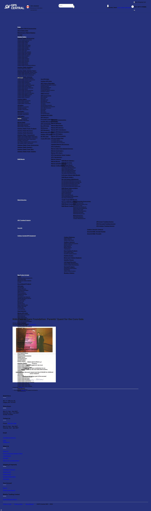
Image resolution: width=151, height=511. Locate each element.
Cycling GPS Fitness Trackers (48, 90)
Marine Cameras (56, 159)
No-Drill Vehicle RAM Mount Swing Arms (71, 186)
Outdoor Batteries (69, 237)
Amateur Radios (22, 37)
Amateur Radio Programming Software (27, 65)
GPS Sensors (45, 117)
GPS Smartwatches (45, 88)
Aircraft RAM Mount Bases (68, 166)
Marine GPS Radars (57, 134)
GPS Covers (43, 112)
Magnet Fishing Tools (78, 209)
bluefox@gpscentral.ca (10, 499)
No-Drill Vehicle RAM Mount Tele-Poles (71, 183)
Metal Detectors (78, 215)
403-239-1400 (11, 423)
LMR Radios (20, 374)
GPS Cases (43, 98)
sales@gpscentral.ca (9, 438)
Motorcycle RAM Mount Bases (69, 170)
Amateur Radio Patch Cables (24, 53)
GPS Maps (43, 103)
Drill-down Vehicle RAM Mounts (71, 175)
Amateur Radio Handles (23, 47)
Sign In (5, 488)
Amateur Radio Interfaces (24, 49)
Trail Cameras (67, 248)
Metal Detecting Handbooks (79, 207)
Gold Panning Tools (77, 205)
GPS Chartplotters (56, 157)
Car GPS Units (45, 79)
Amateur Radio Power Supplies (25, 386)
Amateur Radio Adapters (23, 58)
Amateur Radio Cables (23, 42)
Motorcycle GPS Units (23, 305)
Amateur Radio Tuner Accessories (26, 75)
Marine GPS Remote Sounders (60, 132)
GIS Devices (20, 302)
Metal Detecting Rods (78, 212)
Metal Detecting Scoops (79, 213)
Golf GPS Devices (45, 86)
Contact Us (6, 442)
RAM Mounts (21, 159)
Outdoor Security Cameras (95, 229)
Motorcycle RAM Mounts (67, 195)
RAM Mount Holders (67, 177)
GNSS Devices (45, 93)
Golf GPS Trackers (45, 91)
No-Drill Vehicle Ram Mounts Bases (70, 184)
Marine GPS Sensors (57, 127)
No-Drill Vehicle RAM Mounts (70, 179)
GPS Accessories (46, 96)
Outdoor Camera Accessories (71, 243)
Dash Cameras (67, 246)
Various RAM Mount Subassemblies (70, 196)
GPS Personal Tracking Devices (105, 224)
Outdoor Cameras (69, 242)
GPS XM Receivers (45, 113)
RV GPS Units (21, 307)
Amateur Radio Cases (23, 43)
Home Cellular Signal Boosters (71, 263)
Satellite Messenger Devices (24, 298)
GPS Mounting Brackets (46, 105)
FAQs (4, 440)
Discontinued (30, 504)
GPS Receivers (21, 303)
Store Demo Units (23, 30)
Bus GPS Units (21, 301)
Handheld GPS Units (46, 115)
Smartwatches (22, 311)
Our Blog (5, 458)
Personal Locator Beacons (24, 297)
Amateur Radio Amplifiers (25, 67)
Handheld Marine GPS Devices (60, 144)
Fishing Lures (54, 121)
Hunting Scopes (68, 255)
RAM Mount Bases (67, 165)
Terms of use (7, 504)
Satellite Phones (69, 260)
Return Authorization (9, 490)
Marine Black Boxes (57, 125)
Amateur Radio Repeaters (24, 379)
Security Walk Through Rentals (96, 231)
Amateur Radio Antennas (25, 77)
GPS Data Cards (44, 99)
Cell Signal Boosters (70, 262)
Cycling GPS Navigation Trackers (48, 84)
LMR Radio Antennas (22, 119)
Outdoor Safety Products (70, 271)
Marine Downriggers (57, 151)
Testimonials (7, 456)
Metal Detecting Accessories (82, 201)
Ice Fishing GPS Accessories (58, 142)
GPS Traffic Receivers (46, 107)
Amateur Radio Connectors (24, 46)
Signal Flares (67, 269)
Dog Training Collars (68, 252)
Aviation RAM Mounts (66, 192)
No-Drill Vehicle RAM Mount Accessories (71, 180)
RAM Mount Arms (67, 163)
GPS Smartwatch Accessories (48, 106)
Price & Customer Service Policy (12, 453)
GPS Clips (43, 110)
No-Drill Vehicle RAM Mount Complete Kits (71, 182)
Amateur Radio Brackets (23, 60)
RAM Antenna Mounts (67, 189)
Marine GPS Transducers (58, 130)
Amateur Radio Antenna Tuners (27, 71)
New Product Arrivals (23, 275)
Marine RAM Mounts (66, 193)
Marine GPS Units (23, 313)
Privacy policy (18, 504)
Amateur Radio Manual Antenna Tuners (27, 73)
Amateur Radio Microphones (24, 52)
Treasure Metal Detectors (79, 218)
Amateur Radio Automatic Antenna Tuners (27, 72)
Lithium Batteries (68, 238)
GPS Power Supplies (45, 102)
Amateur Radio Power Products (25, 376)
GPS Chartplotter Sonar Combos (60, 155)
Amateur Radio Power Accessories (26, 382)
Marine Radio (21, 375)
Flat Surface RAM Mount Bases (69, 173)
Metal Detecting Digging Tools (80, 204)
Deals (19, 27)
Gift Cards (6, 479)
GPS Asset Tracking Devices (105, 222)
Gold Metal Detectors (78, 217)
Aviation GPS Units (46, 81)
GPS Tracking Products (24, 220)
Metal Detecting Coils (78, 203)
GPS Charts (43, 109)
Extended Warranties (9, 477)
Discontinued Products (24, 284)
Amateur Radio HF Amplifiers (24, 68)
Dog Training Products (70, 251)
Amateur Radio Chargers (23, 61)
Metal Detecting (22, 200)
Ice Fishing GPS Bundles (56, 141)
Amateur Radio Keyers (23, 62)
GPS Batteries (44, 101)
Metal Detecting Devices (25, 342)
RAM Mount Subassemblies (70, 188)
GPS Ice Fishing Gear (57, 138)
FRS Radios (20, 372)
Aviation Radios (21, 370)
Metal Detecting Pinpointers (79, 211)
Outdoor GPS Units (22, 306)
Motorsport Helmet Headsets (73, 258)
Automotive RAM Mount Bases (69, 167)
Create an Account (126, 7)
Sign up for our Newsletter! (11, 460)
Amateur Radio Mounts (23, 64)
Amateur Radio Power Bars (24, 384)
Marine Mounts (21, 337)
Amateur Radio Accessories (26, 38)
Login (118, 7)
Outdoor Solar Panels (69, 240)
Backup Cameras (68, 244)
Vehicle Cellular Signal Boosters (71, 264)
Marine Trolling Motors (23, 340)
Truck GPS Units (21, 309)
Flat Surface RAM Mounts (67, 197)
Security (20, 228)
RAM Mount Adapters (68, 160)
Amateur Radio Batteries (23, 41)
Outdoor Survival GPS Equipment (27, 236)
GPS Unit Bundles (22, 299)
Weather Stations (69, 273)
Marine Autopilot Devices (23, 338)
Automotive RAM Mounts (67, 191)
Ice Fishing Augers (55, 139)
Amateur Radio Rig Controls (24, 54)
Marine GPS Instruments (58, 136)
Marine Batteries (56, 123)
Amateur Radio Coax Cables (24, 45)
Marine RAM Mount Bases (68, 169)
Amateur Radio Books (23, 57)
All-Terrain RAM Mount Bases (68, 171)
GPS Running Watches (46, 87)
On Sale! (20, 35)
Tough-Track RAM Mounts (69, 200)
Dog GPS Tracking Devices (70, 253)
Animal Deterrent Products (70, 268)
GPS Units (20, 286)
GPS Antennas (44, 97)
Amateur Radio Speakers (23, 56)
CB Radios (20, 371)
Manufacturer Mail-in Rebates (26, 33)
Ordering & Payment (9, 469)
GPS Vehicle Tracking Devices (105, 226)
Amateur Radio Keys (22, 50)
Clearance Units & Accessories (27, 28)
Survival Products (69, 267)
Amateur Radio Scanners (23, 383)
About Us (5, 451)
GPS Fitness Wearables (48, 83)
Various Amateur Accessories (25, 39)
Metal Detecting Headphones (80, 208)
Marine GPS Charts (56, 153)
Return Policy (7, 474)
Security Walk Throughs (94, 234)
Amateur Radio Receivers (23, 378)
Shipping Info (7, 472)
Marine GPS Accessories (58, 120)
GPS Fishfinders (56, 146)
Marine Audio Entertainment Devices (62, 148)
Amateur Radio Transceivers (24, 380)
